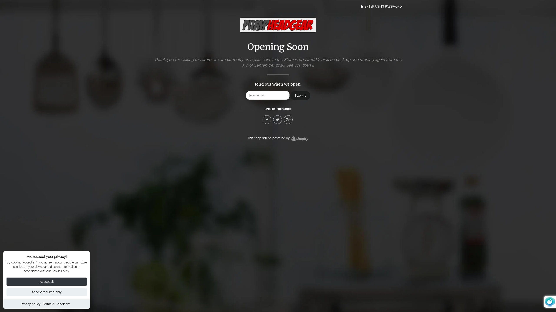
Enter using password (383, 6)
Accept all (47, 281)
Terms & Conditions (57, 304)
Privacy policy (31, 304)
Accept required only (47, 292)
